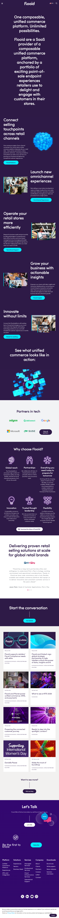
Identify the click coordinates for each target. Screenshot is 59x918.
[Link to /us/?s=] (56, 3)
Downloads (51, 864)
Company (39, 864)
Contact (38, 881)
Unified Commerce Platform (6, 869)
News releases (51, 873)
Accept (53, 915)
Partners (38, 873)
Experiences (6, 874)
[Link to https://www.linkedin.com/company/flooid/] (27, 900)
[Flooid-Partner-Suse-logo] (29, 430)
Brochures (50, 868)
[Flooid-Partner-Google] (45, 419)
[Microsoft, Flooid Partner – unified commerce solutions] (13, 430)
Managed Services (28, 868)
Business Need (18, 873)
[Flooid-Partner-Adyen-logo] (13, 419)
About (38, 868)
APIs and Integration (6, 878)
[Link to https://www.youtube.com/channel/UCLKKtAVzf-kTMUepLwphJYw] (32, 900)
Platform (5, 864)
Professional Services (29, 873)
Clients (38, 870)
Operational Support (29, 884)
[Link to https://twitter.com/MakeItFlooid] (22, 900)
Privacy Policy (11, 913)
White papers (51, 870)
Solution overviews (50, 877)
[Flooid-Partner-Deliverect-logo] (29, 419)
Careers (38, 876)
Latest (38, 879)
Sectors (15, 870)
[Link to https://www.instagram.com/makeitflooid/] (36, 900)
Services (28, 864)
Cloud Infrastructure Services (29, 879)
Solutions (17, 864)
